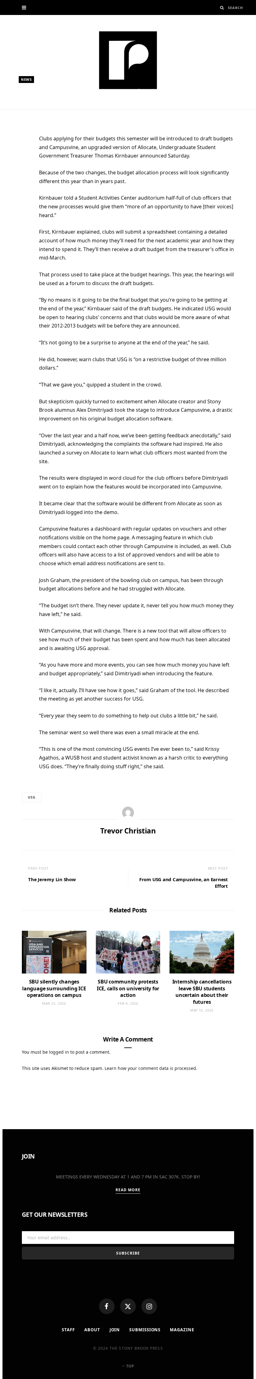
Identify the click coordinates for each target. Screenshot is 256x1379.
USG (32, 797)
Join (115, 1330)
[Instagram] (149, 1306)
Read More (128, 1189)
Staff (68, 1330)
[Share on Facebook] (19, 159)
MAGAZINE (182, 1330)
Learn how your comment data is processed (150, 1068)
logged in (59, 1052)
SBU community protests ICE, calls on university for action (128, 988)
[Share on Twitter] (19, 174)
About (92, 1330)
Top (129, 1366)
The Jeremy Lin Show (52, 879)
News (26, 79)
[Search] (222, 8)
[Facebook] (107, 1306)
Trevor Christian (43, 105)
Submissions (144, 1330)
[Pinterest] (19, 190)
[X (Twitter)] (128, 1306)
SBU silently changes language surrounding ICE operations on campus (54, 988)
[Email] (19, 205)
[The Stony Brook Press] (128, 60)
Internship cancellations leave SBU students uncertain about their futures (202, 991)
